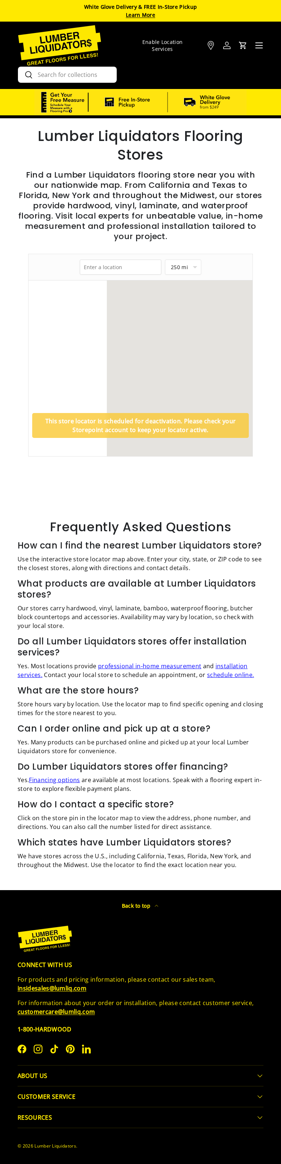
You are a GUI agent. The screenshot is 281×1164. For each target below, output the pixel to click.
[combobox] (67, 75)
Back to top (137, 905)
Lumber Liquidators (55, 1146)
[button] (243, 45)
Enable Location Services (162, 45)
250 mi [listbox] (179, 267)
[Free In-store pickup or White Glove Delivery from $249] (168, 102)
